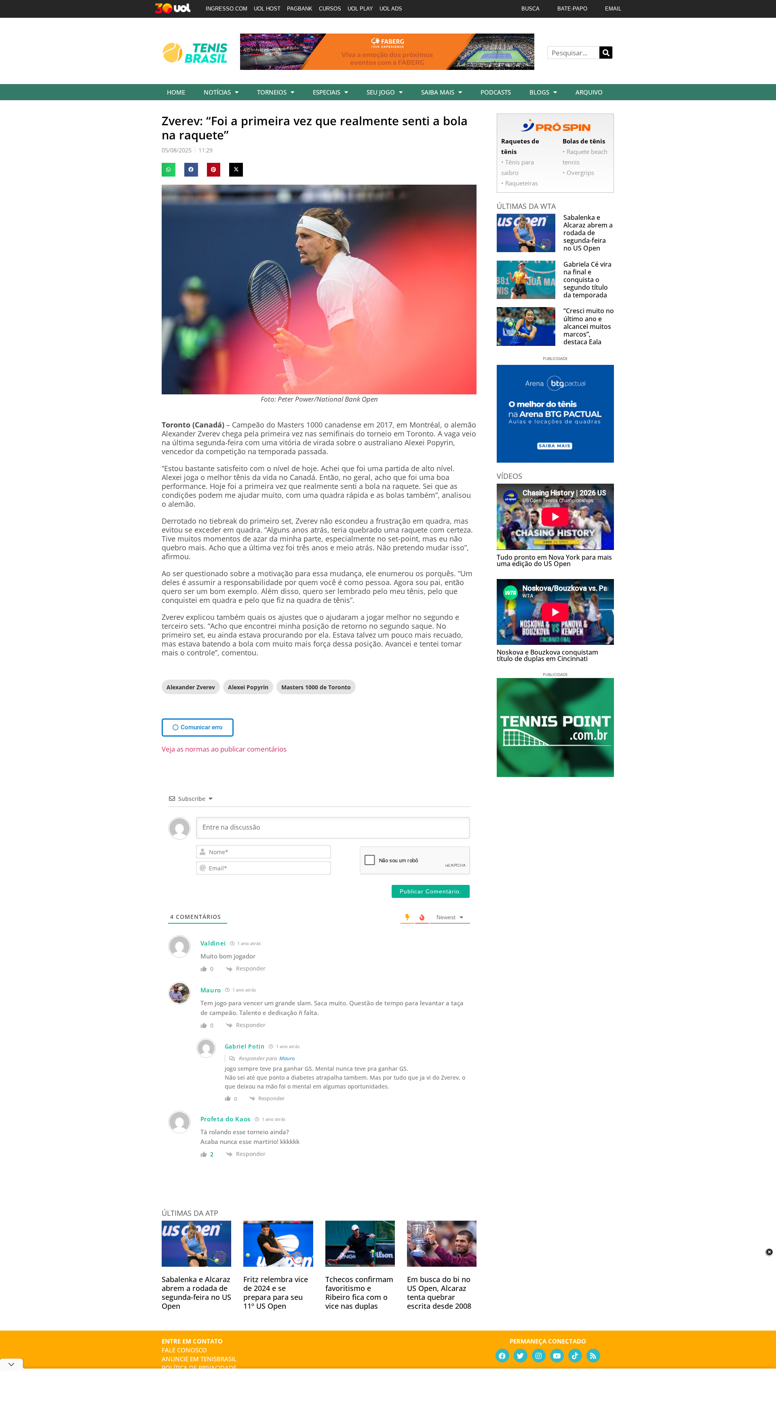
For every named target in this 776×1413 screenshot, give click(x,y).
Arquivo (589, 92)
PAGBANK (299, 9)
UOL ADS (391, 9)
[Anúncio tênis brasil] (555, 460)
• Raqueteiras (519, 183)
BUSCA (530, 9)
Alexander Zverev (191, 687)
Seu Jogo (381, 92)
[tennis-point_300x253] (555, 774)
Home (176, 92)
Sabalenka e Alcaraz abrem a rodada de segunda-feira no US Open (196, 1292)
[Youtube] (557, 1355)
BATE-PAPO (572, 9)
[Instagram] (539, 1355)
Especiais (326, 92)
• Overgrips (578, 172)
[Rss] (593, 1355)
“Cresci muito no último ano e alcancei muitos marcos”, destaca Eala (588, 326)
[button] (168, 170)
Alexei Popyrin (248, 687)
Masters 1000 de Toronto (316, 687)
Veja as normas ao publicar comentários (224, 749)
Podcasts (496, 92)
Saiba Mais (437, 92)
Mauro (287, 1058)
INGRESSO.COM (226, 9)
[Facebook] (502, 1355)
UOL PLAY (360, 9)
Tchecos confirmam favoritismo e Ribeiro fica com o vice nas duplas (359, 1292)
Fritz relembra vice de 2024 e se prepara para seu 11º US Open (275, 1292)
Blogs (539, 92)
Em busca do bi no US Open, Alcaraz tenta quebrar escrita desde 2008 (439, 1292)
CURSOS (330, 9)
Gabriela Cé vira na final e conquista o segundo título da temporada (587, 280)
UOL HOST (267, 9)
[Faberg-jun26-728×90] (387, 67)
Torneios (272, 92)
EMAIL (613, 9)
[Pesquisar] (605, 52)
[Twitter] (520, 1355)
